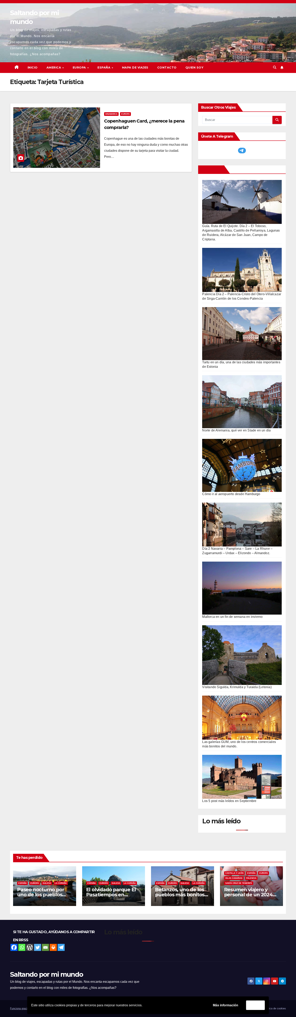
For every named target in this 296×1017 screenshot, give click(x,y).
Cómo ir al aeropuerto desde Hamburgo (231, 494)
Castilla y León (234, 873)
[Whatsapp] (21, 947)
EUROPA (80, 67)
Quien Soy (194, 67)
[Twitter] (37, 947)
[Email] (45, 947)
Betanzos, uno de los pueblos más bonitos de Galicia (179, 895)
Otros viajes (212, 169)
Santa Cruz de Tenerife (238, 883)
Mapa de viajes (135, 67)
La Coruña (61, 883)
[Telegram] (61, 947)
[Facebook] (14, 947)
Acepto (255, 1005)
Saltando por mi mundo (46, 974)
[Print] (53, 947)
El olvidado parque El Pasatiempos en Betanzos (111, 895)
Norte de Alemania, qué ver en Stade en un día (236, 430)
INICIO (33, 67)
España (22, 883)
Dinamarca (111, 114)
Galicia (47, 883)
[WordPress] (29, 947)
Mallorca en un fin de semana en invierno (232, 616)
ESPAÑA (104, 67)
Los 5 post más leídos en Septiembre (229, 801)
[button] (274, 67)
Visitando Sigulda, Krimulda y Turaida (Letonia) (236, 687)
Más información (225, 1005)
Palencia (251, 878)
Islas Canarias (233, 878)
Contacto (167, 67)
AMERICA (54, 67)
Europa (125, 114)
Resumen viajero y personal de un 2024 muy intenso (248, 895)
